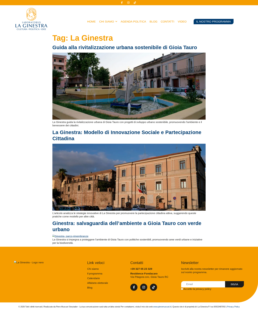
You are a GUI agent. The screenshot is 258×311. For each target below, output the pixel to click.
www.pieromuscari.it (162, 307)
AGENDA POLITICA (133, 21)
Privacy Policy (233, 307)
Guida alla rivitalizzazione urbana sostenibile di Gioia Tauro (124, 47)
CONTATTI (167, 21)
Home (91, 21)
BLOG (153, 21)
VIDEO (182, 21)
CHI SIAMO (106, 21)
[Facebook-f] (134, 287)
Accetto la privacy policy (197, 289)
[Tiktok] (153, 287)
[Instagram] (143, 287)
